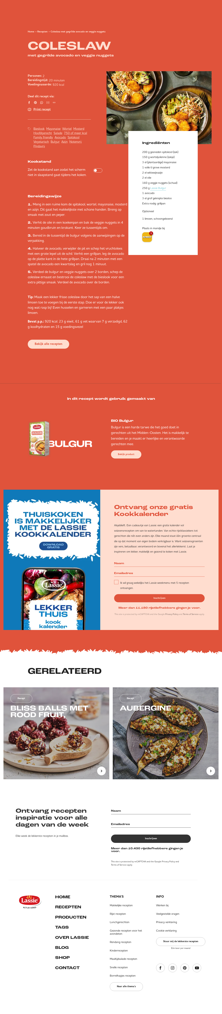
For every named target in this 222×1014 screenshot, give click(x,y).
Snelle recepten (119, 967)
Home (31, 31)
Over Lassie (72, 938)
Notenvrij (75, 142)
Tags (62, 927)
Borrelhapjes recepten (123, 975)
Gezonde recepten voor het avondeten (126, 932)
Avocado (60, 137)
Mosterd (78, 129)
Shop (62, 958)
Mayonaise (53, 129)
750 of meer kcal (75, 133)
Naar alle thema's (126, 986)
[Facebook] (160, 968)
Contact (67, 968)
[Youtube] (197, 968)
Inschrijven (159, 598)
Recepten (42, 31)
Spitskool (73, 137)
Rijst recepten (118, 913)
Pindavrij (39, 146)
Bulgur (55, 142)
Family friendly (43, 137)
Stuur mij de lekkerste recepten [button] (180, 941)
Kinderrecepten (119, 950)
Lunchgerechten (119, 922)
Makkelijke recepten (121, 905)
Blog (62, 948)
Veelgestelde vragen (167, 913)
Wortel (67, 129)
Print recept (42, 109)
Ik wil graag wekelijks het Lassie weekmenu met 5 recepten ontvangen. (154, 585)
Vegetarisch (41, 142)
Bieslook (39, 129)
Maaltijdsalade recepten (123, 958)
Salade (58, 133)
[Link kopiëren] (54, 102)
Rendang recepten (120, 942)
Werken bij (162, 905)
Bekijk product (126, 454)
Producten (70, 917)
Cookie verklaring (166, 930)
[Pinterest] (184, 968)
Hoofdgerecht (42, 133)
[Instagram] (172, 968)
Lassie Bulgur (158, 188)
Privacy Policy (171, 614)
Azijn (64, 142)
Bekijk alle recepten (48, 344)
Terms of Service (191, 614)
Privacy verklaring (166, 922)
